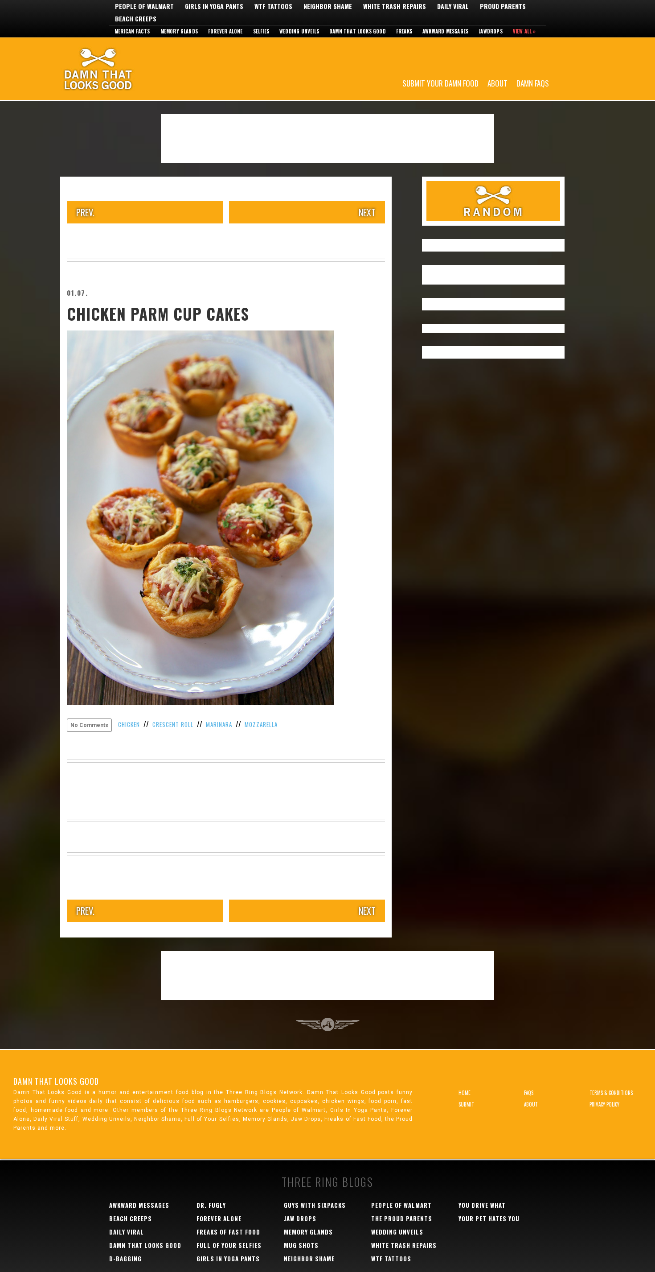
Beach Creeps (135, 18)
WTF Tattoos (273, 6)
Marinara (219, 724)
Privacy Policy (604, 1104)
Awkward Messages (445, 31)
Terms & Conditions (611, 1092)
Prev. (85, 212)
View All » (524, 31)
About (497, 83)
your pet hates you (489, 1218)
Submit (466, 1104)
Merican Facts (132, 31)
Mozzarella (261, 724)
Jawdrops (491, 31)
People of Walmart (144, 6)
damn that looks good (145, 1245)
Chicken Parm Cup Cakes (158, 313)
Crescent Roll (172, 724)
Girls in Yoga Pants (214, 6)
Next (367, 212)
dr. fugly (211, 1205)
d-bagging (125, 1258)
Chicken (129, 724)
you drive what (482, 1205)
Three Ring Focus (328, 1024)
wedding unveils (397, 1231)
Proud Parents (503, 6)
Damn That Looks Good (113, 68)
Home (464, 1092)
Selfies (261, 31)
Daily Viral (453, 6)
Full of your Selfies (229, 1245)
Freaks (404, 31)
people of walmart (401, 1205)
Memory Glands (179, 31)
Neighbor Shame (327, 6)
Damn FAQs (532, 83)
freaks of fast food (228, 1231)
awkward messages (139, 1205)
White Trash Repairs (394, 6)
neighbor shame (309, 1258)
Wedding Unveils (299, 31)
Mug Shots (301, 1245)
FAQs (528, 1092)
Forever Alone (225, 31)
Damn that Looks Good (357, 31)
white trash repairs (404, 1245)
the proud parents (401, 1218)
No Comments (89, 725)
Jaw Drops (300, 1218)
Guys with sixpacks (315, 1205)
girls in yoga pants (228, 1258)
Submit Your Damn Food (440, 83)
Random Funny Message (493, 201)
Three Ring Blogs (327, 1181)
